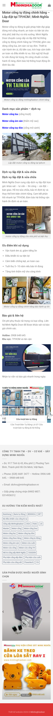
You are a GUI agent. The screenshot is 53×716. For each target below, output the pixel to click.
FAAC (35, 524)
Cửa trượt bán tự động (26, 419)
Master (6, 528)
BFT (40, 514)
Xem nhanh (26, 695)
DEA (28, 524)
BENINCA (31, 514)
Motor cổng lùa (9, 533)
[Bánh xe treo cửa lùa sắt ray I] (26, 670)
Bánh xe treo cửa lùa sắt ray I (26, 690)
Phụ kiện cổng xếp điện (12, 557)
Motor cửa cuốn (28, 543)
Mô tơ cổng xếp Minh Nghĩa (14, 553)
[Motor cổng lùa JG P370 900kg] (26, 612)
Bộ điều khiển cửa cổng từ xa (15, 519)
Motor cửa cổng (9, 548)
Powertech (28, 562)
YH (37, 562)
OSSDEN (32, 553)
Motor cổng (16, 528)
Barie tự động (19, 514)
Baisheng (7, 514)
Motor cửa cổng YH (27, 548)
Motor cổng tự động (32, 538)
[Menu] (4, 5)
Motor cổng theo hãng (12, 538)
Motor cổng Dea (30, 528)
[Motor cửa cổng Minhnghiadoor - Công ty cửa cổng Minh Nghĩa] (26, 5)
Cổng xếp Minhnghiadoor (13, 524)
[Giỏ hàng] (49, 5)
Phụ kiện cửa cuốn (33, 557)
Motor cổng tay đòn (26, 533)
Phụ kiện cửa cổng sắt (12, 562)
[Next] (49, 611)
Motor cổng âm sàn (11, 543)
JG (41, 524)
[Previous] (3, 611)
